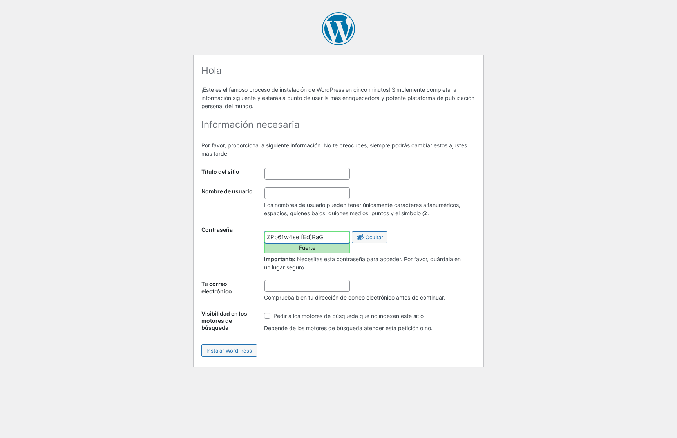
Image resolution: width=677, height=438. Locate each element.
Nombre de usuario (227, 191)
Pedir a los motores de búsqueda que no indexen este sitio (348, 316)
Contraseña (217, 229)
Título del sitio (220, 171)
